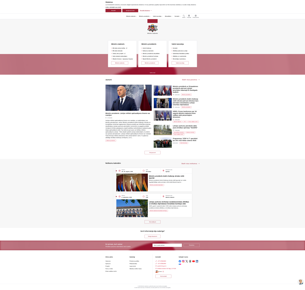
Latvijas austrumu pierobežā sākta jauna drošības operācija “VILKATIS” (185, 127)
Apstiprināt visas (130, 10)
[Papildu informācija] (163, 271)
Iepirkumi (107, 263)
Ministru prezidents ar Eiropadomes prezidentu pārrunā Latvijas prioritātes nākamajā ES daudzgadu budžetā (185, 89)
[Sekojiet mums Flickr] (180, 264)
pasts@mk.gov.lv (161, 266)
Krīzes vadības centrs (193, 121)
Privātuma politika (134, 261)
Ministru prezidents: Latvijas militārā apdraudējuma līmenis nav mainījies (127, 114)
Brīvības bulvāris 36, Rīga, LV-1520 (166, 268)
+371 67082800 (161, 261)
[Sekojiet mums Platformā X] (187, 261)
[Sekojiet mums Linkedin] (197, 261)
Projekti (107, 266)
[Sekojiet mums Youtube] (193, 261)
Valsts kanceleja (180, 63)
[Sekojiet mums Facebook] (180, 261)
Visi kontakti (163, 276)
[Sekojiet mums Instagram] (183, 261)
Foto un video (109, 268)
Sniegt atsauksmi (152, 236)
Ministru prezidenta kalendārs (156, 185)
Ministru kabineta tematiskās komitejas (158, 210)
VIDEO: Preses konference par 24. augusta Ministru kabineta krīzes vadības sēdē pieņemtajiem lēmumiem (185, 114)
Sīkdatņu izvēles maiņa (136, 268)
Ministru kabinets (119, 63)
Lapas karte (133, 266)
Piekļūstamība (133, 263)
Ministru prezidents (150, 63)
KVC (185, 121)
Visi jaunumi (152, 152)
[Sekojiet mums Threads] (190, 261)
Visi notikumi (152, 222)
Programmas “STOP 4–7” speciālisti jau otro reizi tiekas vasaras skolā (185, 139)
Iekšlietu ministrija (190, 132)
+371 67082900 (161, 263)
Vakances (108, 261)
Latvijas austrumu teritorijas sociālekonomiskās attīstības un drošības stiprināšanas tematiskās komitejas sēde (169, 203)
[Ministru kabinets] (114, 16)
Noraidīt (113, 10)
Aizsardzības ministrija (179, 132)
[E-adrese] (158, 271)
